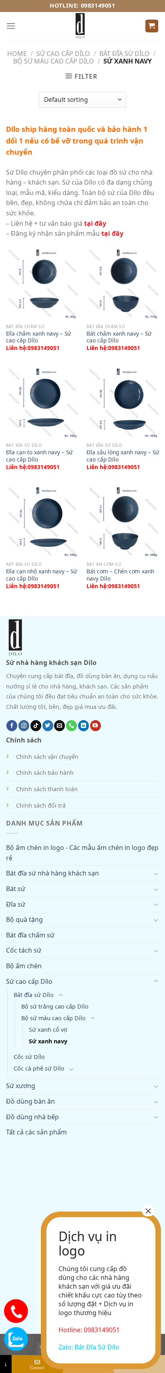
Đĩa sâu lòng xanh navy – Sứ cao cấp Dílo (123, 456)
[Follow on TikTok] (35, 725)
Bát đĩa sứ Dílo (124, 53)
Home (17, 53)
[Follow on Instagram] (23, 725)
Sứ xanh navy (48, 1041)
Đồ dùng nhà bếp (32, 1116)
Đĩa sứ (15, 904)
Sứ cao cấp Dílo (63, 53)
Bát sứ (15, 888)
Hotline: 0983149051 (82, 5)
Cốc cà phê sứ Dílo (39, 1068)
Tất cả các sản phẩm (36, 1132)
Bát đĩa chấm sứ (30, 935)
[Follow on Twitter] (47, 725)
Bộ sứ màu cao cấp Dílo (53, 61)
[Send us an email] (59, 725)
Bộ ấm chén (24, 965)
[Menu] (11, 26)
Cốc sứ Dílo (29, 1057)
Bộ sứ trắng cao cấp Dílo (55, 1006)
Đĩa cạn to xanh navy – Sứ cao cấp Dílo (39, 456)
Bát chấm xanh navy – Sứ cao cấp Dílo (119, 337)
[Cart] (152, 26)
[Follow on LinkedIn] (83, 725)
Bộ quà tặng (24, 919)
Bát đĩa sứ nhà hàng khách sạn (52, 873)
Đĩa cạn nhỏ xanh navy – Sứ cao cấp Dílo (41, 575)
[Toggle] (156, 873)
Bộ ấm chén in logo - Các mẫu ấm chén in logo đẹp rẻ (82, 852)
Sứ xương (20, 1085)
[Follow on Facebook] (11, 725)
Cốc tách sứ (23, 950)
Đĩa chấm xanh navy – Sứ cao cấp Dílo (38, 337)
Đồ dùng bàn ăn (30, 1101)
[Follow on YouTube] (95, 725)
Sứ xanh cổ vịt (48, 1029)
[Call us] (71, 725)
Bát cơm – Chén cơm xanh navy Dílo (120, 575)
